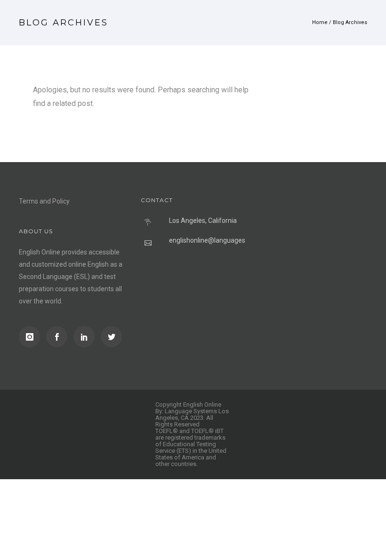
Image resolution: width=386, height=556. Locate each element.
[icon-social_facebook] (59, 336)
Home (320, 22)
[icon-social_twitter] (111, 336)
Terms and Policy (44, 201)
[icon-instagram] (32, 336)
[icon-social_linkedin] (86, 336)
